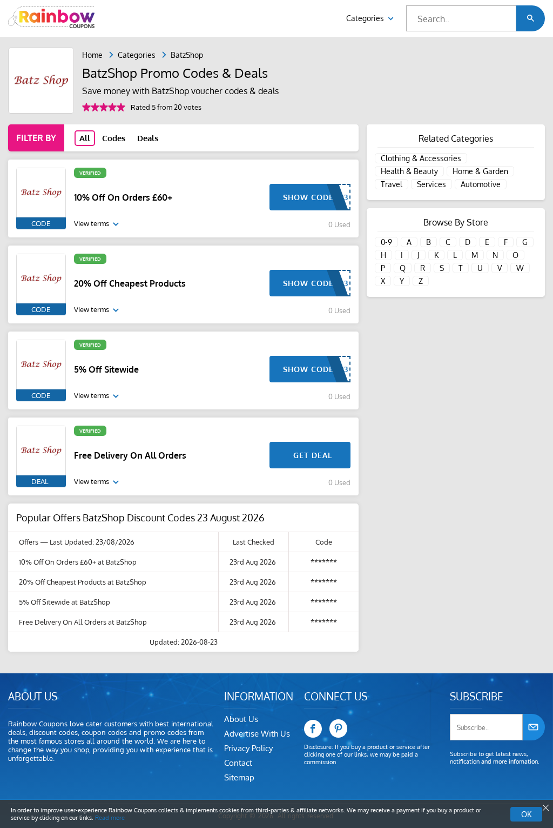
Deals (147, 138)
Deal (39, 481)
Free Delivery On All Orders (130, 455)
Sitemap (239, 777)
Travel (391, 184)
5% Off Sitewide (106, 369)
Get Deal (312, 455)
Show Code (308, 197)
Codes (113, 138)
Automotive (481, 184)
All (84, 138)
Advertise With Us (257, 733)
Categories (366, 18)
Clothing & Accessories (421, 158)
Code (40, 223)
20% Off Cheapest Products (130, 283)
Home (92, 54)
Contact (238, 763)
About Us (241, 719)
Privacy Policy (248, 748)
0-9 (386, 242)
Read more (110, 818)
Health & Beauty (409, 171)
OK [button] (526, 814)
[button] (530, 18)
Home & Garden (480, 171)
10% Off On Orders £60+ (123, 197)
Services (431, 184)
